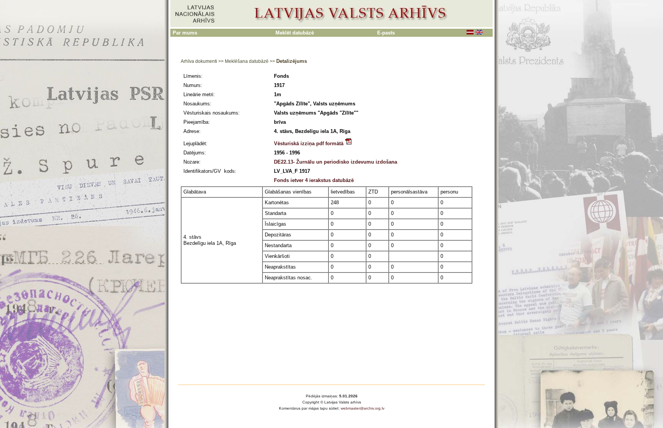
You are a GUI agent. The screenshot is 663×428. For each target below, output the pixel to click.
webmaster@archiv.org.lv (362, 408)
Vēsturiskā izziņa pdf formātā (309, 143)
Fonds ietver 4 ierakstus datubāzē (314, 180)
